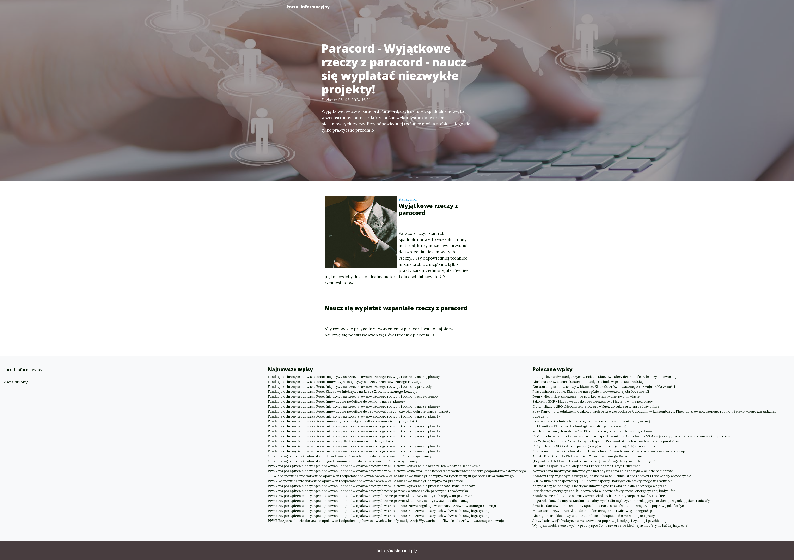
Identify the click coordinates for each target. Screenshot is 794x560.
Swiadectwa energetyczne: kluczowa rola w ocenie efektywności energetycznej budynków (603, 491)
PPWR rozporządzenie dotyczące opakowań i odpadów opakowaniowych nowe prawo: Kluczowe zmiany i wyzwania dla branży (368, 501)
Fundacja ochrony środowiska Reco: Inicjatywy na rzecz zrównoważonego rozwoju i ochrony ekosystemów (353, 396)
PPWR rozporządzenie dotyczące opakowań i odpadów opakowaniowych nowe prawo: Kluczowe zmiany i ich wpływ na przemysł (370, 496)
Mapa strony (15, 381)
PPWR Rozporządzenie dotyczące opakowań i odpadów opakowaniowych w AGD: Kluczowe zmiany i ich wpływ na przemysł (365, 481)
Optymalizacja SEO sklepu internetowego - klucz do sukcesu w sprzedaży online (595, 406)
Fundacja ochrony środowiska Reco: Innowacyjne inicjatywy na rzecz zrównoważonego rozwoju (344, 381)
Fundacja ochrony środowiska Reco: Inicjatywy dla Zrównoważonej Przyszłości (330, 441)
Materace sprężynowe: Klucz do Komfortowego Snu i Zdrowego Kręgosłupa (593, 511)
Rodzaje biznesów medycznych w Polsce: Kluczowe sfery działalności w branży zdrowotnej (604, 377)
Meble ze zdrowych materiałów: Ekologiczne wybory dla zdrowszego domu (592, 431)
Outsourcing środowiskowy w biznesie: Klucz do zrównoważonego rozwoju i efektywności (603, 386)
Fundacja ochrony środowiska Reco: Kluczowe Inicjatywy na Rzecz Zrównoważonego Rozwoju (342, 391)
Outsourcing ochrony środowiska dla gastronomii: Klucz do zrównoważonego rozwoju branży (342, 461)
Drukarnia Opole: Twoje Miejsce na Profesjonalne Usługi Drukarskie (586, 466)
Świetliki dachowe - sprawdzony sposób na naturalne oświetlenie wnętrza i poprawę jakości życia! (609, 506)
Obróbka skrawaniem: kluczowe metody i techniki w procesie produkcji (588, 381)
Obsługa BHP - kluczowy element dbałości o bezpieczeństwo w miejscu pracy (593, 515)
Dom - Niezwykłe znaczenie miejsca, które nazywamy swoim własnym (587, 396)
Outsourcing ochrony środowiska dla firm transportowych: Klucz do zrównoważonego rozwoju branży (349, 456)
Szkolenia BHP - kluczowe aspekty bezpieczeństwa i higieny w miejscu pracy (592, 401)
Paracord (408, 199)
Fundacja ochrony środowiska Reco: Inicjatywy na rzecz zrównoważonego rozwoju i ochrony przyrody (350, 386)
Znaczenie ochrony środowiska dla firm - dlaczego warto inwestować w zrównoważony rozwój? (609, 451)
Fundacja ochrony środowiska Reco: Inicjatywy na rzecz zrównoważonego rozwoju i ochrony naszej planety (354, 377)
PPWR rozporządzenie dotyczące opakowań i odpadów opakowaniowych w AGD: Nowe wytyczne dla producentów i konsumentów (371, 486)
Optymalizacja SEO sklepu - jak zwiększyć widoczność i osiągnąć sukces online (594, 446)
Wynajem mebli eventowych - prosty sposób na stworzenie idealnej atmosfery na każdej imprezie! (610, 525)
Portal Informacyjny (308, 7)
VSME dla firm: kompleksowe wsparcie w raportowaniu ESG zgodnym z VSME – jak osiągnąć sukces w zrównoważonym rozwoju (633, 436)
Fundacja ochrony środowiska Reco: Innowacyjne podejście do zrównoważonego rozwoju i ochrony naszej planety (359, 411)
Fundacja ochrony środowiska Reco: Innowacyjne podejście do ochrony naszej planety (336, 401)
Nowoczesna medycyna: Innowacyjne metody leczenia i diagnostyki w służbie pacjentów (602, 471)
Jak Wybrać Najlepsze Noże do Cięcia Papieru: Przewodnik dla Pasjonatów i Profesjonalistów (605, 441)
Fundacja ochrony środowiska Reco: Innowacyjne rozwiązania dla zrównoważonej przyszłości (342, 421)
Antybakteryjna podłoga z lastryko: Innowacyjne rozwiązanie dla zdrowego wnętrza (599, 486)
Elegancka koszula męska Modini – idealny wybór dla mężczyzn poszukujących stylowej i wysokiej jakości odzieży (621, 501)
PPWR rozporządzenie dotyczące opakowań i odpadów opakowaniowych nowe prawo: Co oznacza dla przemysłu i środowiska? (369, 491)
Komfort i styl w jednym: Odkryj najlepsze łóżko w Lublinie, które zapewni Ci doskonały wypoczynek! (611, 476)
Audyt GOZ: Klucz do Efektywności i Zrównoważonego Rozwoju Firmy (587, 456)
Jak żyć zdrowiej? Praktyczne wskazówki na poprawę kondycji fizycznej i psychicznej (599, 520)
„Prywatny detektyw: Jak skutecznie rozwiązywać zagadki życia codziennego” (593, 461)
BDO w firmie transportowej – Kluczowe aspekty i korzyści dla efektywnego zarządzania (602, 481)
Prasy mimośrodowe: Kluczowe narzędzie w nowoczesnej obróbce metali (590, 391)
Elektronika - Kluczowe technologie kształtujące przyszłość (579, 426)
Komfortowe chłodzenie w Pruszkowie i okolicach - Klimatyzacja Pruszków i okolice (598, 496)
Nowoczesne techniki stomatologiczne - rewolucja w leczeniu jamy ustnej (591, 421)
